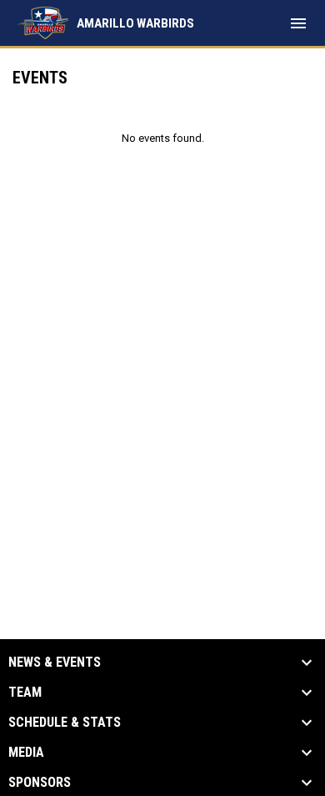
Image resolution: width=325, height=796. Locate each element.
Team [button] (25, 692)
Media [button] (26, 752)
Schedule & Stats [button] (64, 722)
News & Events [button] (54, 662)
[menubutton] (298, 23)
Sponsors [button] (39, 782)
